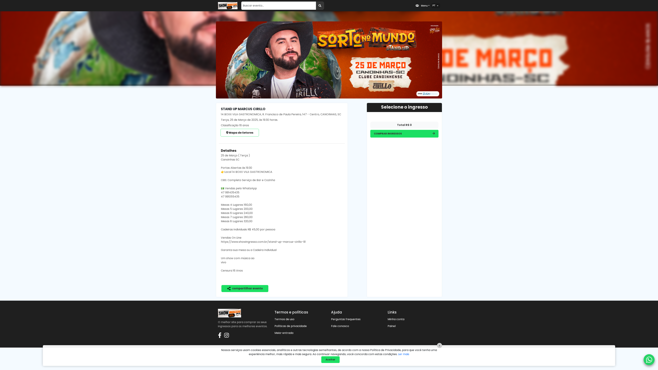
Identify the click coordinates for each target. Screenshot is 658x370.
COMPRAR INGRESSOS (388, 133)
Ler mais (403, 354)
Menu (424, 5)
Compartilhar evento (247, 288)
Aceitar (330, 359)
